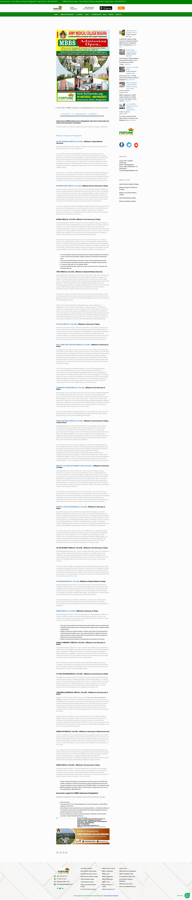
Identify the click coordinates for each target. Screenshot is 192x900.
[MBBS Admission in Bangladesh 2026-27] (122, 32)
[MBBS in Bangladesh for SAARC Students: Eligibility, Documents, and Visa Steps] (122, 84)
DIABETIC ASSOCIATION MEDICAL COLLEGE (71, 507)
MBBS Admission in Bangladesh (127, 871)
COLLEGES (79, 14)
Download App (96, 14)
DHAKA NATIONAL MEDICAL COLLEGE (69, 421)
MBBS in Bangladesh (67, 14)
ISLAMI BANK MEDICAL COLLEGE (67, 581)
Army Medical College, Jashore (89, 874)
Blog (104, 14)
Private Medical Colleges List (127, 876)
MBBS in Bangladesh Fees (126, 874)
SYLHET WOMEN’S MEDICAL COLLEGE (69, 141)
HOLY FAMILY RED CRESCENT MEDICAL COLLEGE (73, 345)
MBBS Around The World (108, 868)
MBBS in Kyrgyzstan (107, 879)
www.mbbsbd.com (100, 826)
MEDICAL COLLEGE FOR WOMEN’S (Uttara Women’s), (74, 466)
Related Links (122, 868)
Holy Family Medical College (88, 889)
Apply (87, 14)
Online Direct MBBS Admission (127, 886)
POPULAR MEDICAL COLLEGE (66, 324)
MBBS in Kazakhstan (107, 876)
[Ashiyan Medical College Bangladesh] (122, 52)
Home (56, 14)
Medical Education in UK (108, 889)
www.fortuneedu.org (88, 826)
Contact (111, 14)
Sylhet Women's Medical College (89, 876)
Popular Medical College (87, 882)
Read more (128, 64)
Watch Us (118, 14)
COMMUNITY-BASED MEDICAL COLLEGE (70, 388)
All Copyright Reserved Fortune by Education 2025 (88, 895)
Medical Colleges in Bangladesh (69, 135)
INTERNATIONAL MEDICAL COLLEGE (68, 186)
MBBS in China (106, 882)
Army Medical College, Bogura (88, 871)
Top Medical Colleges (86, 868)
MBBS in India (105, 874)
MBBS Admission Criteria (126, 884)
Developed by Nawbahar (111, 895)
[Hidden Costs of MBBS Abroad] (122, 69)
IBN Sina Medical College (87, 879)
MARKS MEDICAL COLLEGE (65, 611)
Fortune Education (82, 817)
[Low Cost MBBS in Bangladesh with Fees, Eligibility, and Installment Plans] (122, 106)
